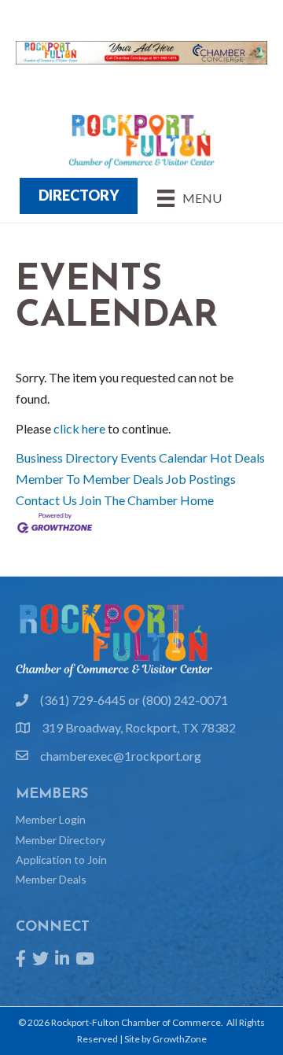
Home (197, 499)
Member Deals (51, 879)
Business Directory (67, 457)
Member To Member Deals (90, 478)
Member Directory (60, 840)
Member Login (51, 819)
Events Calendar (164, 457)
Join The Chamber (128, 499)
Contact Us (46, 499)
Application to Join (61, 859)
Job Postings (201, 478)
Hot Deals (237, 457)
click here (79, 428)
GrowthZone (180, 1039)
